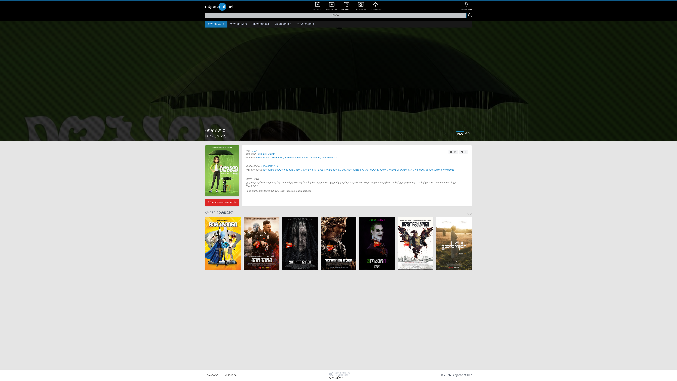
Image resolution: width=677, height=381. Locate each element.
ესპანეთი (269, 154)
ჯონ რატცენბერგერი (426, 170)
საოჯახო (314, 157)
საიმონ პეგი (292, 170)
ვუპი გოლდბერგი (329, 170)
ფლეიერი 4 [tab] (260, 24)
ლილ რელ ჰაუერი (374, 170)
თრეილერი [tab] (305, 24)
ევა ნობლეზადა (273, 170)
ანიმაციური (262, 157)
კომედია (277, 157)
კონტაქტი (230, 375)
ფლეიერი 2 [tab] (216, 24)
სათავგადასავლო (296, 157)
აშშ (260, 154)
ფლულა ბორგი (351, 170)
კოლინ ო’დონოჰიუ (399, 170)
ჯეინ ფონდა (308, 170)
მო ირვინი (448, 170)
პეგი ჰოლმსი (269, 166)
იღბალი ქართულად (265, 191)
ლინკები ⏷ (336, 377)
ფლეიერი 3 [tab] (238, 24)
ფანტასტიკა (329, 157)
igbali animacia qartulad (299, 191)
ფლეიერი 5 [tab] (283, 24)
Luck (282, 191)
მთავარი (212, 375)
